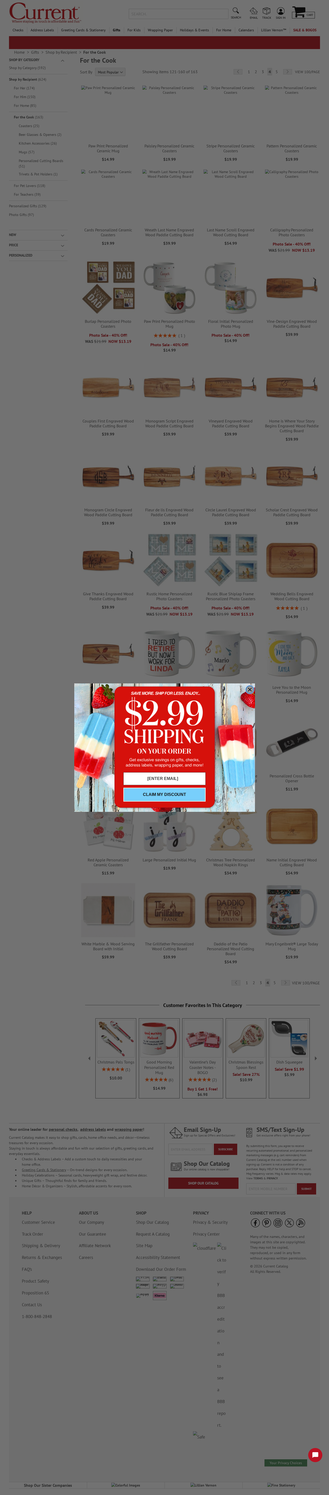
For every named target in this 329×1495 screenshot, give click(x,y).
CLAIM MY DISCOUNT (164, 794)
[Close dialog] (250, 689)
